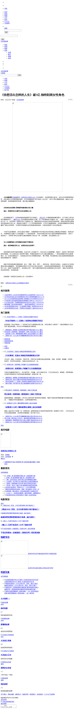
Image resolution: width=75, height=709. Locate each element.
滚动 (9, 58)
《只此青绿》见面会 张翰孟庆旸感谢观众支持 (22, 355)
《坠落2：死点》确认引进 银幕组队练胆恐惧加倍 (21, 485)
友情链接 (40, 694)
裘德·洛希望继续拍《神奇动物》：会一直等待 (19, 593)
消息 (5, 8)
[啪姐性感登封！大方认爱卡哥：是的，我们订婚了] (21, 583)
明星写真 (5, 572)
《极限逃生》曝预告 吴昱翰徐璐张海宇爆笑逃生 (23, 330)
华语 (5, 346)
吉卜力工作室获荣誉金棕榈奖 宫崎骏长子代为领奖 (24, 298)
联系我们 (32, 694)
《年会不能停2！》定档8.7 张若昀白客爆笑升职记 (23, 321)
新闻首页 (7, 339)
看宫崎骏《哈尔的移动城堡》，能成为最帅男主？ (23, 304)
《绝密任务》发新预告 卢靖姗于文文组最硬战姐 (22, 368)
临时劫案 (4, 608)
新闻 (5, 14)
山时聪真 (8, 456)
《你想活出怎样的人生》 (28, 197)
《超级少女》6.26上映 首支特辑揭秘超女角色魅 (23, 422)
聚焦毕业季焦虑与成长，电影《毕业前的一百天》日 (22, 489)
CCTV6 (6, 21)
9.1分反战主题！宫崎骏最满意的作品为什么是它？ (24, 302)
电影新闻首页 (8, 341)
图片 (9, 54)
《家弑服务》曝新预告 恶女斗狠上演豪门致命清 (23, 420)
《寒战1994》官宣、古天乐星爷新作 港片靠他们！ (20, 509)
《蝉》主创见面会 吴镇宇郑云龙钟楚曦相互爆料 (21, 479)
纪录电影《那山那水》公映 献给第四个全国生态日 (21, 491)
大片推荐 (5, 599)
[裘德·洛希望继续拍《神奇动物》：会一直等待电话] (21, 591)
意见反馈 (4, 699)
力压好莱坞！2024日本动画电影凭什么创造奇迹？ (23, 295)
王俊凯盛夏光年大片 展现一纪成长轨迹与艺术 (19, 581)
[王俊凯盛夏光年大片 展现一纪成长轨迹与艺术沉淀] (21, 580)
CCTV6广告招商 (49, 694)
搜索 (5, 28)
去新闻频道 (4, 472)
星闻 (5, 46)
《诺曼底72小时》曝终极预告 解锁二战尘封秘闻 (23, 333)
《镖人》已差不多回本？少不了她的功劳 (16, 525)
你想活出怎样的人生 (12, 283)
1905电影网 (4, 41)
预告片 (3, 458)
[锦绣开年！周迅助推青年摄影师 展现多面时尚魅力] (21, 587)
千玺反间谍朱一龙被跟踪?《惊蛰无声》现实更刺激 (20, 533)
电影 (5, 45)
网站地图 (11, 694)
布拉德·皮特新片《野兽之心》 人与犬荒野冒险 (20, 487)
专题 (9, 52)
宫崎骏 (15, 197)
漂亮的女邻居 (6, 668)
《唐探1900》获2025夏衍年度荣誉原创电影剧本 (23, 379)
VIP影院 (7, 23)
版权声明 (25, 694)
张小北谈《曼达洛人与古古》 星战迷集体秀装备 (23, 418)
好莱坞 (6, 348)
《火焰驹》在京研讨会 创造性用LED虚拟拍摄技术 (21, 481)
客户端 (6, 90)
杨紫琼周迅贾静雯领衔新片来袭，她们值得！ (18, 517)
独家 (5, 48)
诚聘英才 (18, 694)
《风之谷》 (42, 217)
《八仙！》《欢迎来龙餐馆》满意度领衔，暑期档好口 (23, 493)
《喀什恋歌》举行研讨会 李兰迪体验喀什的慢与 (23, 383)
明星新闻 (7, 343)
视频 (5, 16)
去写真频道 (4, 576)
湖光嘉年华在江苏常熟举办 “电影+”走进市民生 (21, 495)
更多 (5, 50)
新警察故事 (5, 624)
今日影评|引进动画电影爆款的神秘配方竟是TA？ (23, 300)
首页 (5, 12)
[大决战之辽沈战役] (7, 651)
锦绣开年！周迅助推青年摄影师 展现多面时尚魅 (19, 589)
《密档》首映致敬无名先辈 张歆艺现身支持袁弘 (21, 483)
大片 (5, 17)
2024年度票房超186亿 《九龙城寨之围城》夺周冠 (23, 306)
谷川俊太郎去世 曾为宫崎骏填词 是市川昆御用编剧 (24, 297)
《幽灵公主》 (16, 219)
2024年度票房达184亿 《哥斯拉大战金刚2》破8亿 (23, 308)
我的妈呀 (4, 684)
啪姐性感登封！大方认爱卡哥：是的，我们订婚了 (20, 585)
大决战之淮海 (6, 641)
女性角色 (26, 283)
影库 (5, 19)
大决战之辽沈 (6, 655)
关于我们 (4, 694)
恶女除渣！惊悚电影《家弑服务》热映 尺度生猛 (23, 332)
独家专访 (5, 537)
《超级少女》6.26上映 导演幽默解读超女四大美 (23, 335)
